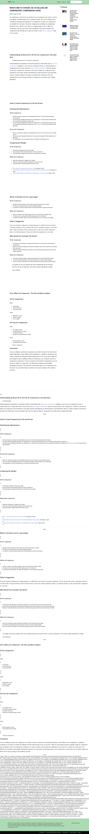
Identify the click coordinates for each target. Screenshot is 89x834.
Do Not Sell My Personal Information (53, 832)
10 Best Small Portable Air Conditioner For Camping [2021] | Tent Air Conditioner (31, 173)
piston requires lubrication (37, 68)
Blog (68, 2)
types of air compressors (48, 404)
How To (64, 2)
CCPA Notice (42, 832)
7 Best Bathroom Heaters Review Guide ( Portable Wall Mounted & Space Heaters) (31, 170)
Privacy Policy (65, 832)
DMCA (79, 832)
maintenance (39, 124)
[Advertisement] (33, 44)
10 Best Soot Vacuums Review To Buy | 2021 (24, 168)
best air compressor (47, 31)
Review (59, 2)
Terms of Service (73, 832)
